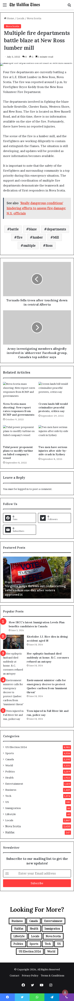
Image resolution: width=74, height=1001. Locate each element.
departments (56, 229)
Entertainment (14, 783)
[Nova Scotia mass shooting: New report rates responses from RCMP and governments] (19, 391)
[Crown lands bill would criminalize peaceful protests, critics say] (55, 391)
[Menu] (5, 6)
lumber (38, 237)
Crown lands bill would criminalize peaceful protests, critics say (53, 407)
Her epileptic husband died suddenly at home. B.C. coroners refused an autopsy (48, 657)
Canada (9, 759)
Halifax (9, 832)
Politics (10, 771)
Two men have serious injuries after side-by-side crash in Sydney (53, 450)
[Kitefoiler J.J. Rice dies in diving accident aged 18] (13, 642)
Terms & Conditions (52, 975)
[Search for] (69, 6)
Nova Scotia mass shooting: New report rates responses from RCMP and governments (18, 409)
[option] (38, 578)
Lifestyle (10, 814)
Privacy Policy (30, 975)
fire (19, 237)
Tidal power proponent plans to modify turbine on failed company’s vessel (18, 452)
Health (9, 777)
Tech (8, 795)
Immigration (13, 808)
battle (14, 229)
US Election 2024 (16, 747)
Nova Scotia (34, 18)
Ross (49, 245)
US (7, 801)
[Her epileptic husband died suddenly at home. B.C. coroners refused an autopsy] (13, 664)
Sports (9, 753)
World (9, 765)
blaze (33, 229)
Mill (56, 237)
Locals (20, 18)
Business (10, 789)
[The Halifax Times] (24, 5)
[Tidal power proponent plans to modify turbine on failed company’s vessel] (19, 434)
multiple (29, 245)
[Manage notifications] (65, 993)
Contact (14, 975)
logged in (23, 488)
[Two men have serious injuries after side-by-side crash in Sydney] (55, 434)
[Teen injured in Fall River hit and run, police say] (13, 716)
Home (10, 18)
